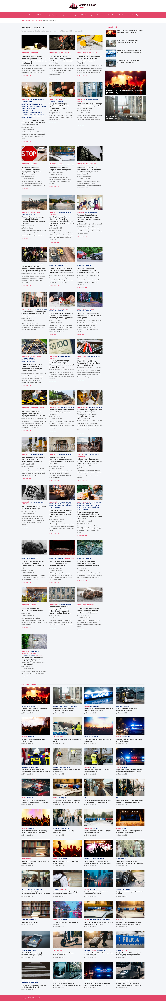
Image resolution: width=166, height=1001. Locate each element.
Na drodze (34, 163)
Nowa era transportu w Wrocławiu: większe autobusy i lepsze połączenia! (129, 984)
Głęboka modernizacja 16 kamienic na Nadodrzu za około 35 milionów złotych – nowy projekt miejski (89, 171)
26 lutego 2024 (27, 418)
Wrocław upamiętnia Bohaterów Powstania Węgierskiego (34, 507)
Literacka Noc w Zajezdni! (30, 922)
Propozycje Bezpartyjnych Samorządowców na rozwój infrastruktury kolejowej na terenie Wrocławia (32, 367)
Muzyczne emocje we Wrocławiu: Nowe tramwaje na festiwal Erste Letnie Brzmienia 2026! (129, 802)
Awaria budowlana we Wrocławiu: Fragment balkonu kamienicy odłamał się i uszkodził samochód (61, 460)
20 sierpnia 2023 (84, 568)
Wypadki (93, 767)
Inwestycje (53, 54)
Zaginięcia (62, 797)
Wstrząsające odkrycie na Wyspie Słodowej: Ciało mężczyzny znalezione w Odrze (33, 413)
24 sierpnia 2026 (60, 804)
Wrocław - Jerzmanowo (29, 103)
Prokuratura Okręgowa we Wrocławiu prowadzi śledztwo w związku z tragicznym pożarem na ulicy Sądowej (34, 59)
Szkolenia (34, 767)
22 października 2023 (29, 511)
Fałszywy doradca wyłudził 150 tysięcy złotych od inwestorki (97, 831)
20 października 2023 (85, 521)
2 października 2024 (57, 172)
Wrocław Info (36, 998)
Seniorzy (119, 706)
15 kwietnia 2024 (56, 320)
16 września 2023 (56, 568)
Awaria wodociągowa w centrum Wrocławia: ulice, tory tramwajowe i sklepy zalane (34, 459)
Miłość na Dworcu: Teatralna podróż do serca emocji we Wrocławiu (129, 831)
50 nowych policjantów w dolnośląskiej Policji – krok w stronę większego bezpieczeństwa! (97, 985)
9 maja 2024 (82, 275)
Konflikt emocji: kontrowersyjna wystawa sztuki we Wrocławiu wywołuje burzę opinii (34, 314)
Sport (121, 15)
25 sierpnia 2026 (28, 713)
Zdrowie (99, 15)
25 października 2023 (85, 466)
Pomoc (124, 920)
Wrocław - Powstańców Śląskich (32, 112)
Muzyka (93, 859)
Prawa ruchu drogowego (30, 983)
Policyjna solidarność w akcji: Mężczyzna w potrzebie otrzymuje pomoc (98, 923)
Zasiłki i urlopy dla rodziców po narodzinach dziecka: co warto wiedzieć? (129, 862)
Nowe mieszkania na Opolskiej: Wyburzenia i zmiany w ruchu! (127, 41)
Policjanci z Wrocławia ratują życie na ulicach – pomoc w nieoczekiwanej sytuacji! (128, 924)
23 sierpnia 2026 (122, 835)
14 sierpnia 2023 (56, 616)
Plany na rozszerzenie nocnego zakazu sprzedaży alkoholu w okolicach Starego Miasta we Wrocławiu (61, 513)
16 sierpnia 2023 (28, 613)
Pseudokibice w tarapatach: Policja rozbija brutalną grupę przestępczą (129, 51)
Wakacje (24, 950)
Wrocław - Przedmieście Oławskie (33, 114)
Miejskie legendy (52, 15)
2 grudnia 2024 (55, 113)
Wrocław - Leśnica (40, 106)
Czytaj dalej (25, 75)
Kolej (23, 889)
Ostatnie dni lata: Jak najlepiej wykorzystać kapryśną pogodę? (32, 954)
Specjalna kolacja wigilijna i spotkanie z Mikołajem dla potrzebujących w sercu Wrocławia (59, 107)
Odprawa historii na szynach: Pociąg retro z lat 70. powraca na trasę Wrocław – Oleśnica (89, 461)
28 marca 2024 (27, 373)
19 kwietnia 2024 (28, 318)
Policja (59, 163)
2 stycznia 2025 (83, 65)
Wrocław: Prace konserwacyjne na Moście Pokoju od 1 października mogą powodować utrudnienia (33, 220)
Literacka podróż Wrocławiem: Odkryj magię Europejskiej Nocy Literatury (34, 831)
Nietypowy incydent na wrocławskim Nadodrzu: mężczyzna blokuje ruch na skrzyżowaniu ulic (32, 171)
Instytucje (64, 15)
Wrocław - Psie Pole (28, 116)
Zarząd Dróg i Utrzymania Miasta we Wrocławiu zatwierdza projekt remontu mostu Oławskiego (89, 59)
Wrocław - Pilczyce (28, 110)
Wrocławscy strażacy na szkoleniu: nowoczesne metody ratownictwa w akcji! (36, 770)
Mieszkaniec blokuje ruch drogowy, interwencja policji (60, 169)
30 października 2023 (57, 466)
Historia (87, 950)
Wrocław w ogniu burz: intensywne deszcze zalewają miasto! (96, 893)
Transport (66, 706)
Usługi (74, 15)
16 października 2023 (29, 570)
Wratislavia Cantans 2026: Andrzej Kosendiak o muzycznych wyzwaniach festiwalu (97, 863)
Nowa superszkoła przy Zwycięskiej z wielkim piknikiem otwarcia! (65, 893)
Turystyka (90, 309)
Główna (31, 15)
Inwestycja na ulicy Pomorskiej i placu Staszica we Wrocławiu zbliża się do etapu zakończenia (61, 270)
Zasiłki (123, 859)
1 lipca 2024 (26, 273)
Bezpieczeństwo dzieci (29, 981)
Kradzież (119, 950)
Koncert (87, 736)
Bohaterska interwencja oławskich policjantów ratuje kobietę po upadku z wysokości (35, 802)
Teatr (124, 828)
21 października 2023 (57, 519)
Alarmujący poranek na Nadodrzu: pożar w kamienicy (32, 610)
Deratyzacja (35, 651)
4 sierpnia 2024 (83, 224)
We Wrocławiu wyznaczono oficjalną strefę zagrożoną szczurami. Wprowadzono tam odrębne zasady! (33, 661)
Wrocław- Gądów (41, 116)
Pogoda (86, 889)
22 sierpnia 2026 (60, 896)
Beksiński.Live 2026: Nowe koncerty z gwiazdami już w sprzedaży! (130, 31)
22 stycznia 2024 (56, 416)
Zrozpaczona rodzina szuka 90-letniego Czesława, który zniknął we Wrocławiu (66, 801)
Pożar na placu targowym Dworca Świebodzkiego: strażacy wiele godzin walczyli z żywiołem (34, 268)
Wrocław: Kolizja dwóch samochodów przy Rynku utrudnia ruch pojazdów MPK (88, 270)
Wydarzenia (32, 706)
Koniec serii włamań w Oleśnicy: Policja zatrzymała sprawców (129, 740)
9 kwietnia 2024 (83, 320)
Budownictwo (57, 706)
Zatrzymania (94, 706)
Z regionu (52, 214)
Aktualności (26, 52)
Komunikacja (120, 981)
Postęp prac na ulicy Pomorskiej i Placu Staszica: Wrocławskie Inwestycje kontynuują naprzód (61, 315)
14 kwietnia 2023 (28, 666)
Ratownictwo (26, 767)
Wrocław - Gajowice (37, 99)
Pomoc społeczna (96, 920)
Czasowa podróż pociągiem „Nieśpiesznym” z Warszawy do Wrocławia (36, 893)
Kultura (24, 309)
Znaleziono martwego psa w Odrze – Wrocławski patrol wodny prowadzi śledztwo (88, 611)
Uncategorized (58, 736)
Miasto (39, 15)
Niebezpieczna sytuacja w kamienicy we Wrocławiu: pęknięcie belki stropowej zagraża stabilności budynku (60, 610)
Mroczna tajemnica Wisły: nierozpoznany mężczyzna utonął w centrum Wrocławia (88, 563)
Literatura (25, 920)
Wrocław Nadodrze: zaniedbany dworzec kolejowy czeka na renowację (61, 412)
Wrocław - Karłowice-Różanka (32, 105)
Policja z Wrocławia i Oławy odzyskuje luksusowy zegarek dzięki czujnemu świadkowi (128, 954)
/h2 (85, 797)
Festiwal (87, 859)
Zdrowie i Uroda (69, 559)
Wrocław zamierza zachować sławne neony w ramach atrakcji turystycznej (89, 315)
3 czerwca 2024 (56, 275)
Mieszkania (66, 767)
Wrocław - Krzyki (27, 106)
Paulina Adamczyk (40, 65)
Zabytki (80, 101)
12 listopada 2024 (84, 110)
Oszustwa (96, 828)
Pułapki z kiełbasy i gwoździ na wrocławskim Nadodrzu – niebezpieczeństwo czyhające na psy (34, 564)
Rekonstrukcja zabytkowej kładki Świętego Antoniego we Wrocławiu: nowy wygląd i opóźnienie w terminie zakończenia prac (89, 414)
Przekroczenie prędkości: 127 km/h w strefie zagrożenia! (96, 770)
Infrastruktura (64, 52)
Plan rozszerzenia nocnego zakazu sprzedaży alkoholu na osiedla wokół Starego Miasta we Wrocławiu (89, 515)
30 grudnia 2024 (28, 127)
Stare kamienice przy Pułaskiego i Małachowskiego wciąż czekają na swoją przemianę (89, 106)
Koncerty (25, 706)
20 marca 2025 (55, 65)
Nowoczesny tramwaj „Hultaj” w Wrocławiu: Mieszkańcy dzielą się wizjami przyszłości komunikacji (67, 985)
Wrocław (74, 706)
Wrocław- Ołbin (27, 118)
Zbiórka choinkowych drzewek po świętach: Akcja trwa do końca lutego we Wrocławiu (34, 122)
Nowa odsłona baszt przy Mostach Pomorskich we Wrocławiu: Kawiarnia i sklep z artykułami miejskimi (88, 362)
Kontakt (130, 15)
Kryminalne (34, 52)
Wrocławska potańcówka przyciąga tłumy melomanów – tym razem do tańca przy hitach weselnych (89, 218)
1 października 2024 (29, 226)
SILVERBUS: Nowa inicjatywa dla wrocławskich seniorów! (128, 61)
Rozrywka (111, 15)
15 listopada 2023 (28, 464)
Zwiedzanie (81, 456)
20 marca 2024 (55, 369)
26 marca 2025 (27, 65)
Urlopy (118, 859)
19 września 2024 (56, 228)
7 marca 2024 (83, 368)
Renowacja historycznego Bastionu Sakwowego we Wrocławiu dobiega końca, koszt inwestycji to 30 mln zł (61, 364)
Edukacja (56, 889)
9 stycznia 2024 (83, 421)
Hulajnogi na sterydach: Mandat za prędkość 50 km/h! (64, 954)
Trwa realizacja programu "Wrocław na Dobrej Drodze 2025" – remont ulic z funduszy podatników (61, 59)
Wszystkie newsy (86, 15)
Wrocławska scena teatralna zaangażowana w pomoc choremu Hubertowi (60, 563)
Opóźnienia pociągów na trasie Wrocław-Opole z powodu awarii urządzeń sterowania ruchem (98, 802)
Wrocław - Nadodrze (28, 54)
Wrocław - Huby (27, 101)
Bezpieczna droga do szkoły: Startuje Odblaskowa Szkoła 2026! (34, 986)
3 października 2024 (29, 176)
